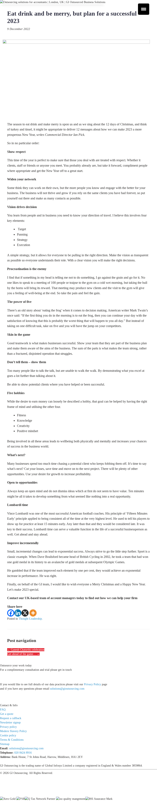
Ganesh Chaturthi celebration (25, 649)
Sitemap (4, 744)
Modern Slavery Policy (13, 731)
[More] (33, 613)
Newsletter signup (10, 722)
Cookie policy (8, 735)
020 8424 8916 (23, 752)
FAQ (3, 709)
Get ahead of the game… (23, 654)
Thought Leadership (30, 618)
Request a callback (10, 718)
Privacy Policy (92, 684)
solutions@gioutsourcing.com (67, 688)
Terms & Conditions (12, 739)
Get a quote (6, 713)
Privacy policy (8, 726)
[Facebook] (10, 613)
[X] (25, 613)
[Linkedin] (17, 613)
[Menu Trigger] (143, 9)
